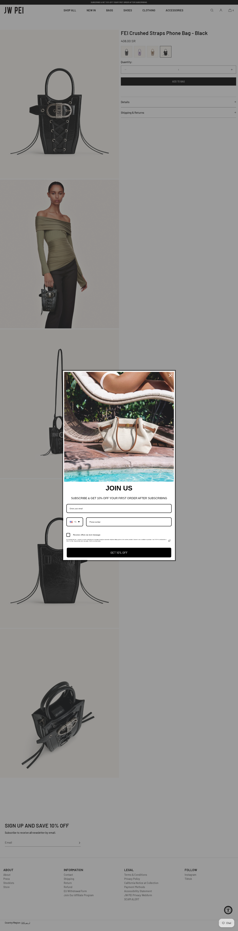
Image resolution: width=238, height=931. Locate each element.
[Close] (170, 375)
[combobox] (74, 521)
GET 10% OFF (119, 552)
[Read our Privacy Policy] (169, 540)
